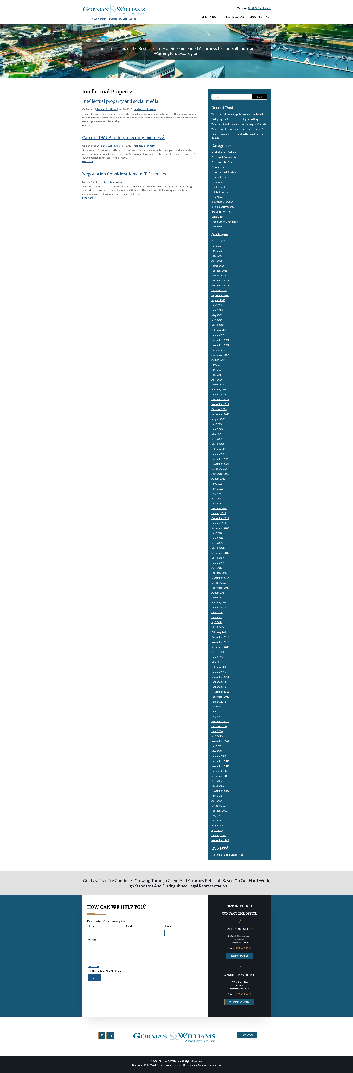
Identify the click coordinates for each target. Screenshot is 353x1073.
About (214, 17)
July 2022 (216, 483)
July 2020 (216, 533)
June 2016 (217, 612)
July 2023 (216, 424)
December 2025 (220, 280)
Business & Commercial (223, 157)
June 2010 (217, 731)
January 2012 (218, 701)
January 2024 (218, 394)
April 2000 (216, 830)
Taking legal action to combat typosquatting (234, 119)
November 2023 (220, 404)
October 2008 (219, 770)
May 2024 (216, 374)
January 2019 (218, 562)
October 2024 (219, 349)
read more (87, 124)
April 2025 (216, 320)
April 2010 (216, 736)
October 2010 (219, 726)
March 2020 (217, 548)
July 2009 (216, 746)
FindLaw (216, 1064)
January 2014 (218, 681)
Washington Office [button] (239, 1001)
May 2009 (216, 751)
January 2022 (218, 513)
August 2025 (218, 300)
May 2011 (216, 716)
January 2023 (218, 453)
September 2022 (220, 473)
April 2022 (216, 498)
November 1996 (220, 840)
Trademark (217, 226)
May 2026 (216, 255)
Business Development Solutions (190, 1064)
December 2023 (220, 399)
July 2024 (216, 364)
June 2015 (217, 656)
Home (203, 17)
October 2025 (219, 290)
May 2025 (216, 315)
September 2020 (220, 528)
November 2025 (220, 285)
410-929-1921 (259, 8)
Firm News (217, 196)
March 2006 (217, 785)
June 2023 (217, 429)
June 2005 (217, 795)
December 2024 (220, 339)
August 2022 (218, 478)
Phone (167, 926)
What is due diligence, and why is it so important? (237, 129)
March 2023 (217, 443)
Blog (253, 17)
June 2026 (217, 250)
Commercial (217, 167)
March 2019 (217, 557)
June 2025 (217, 310)
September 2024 (220, 354)
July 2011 (216, 711)
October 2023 (219, 409)
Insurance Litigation (222, 201)
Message (93, 939)
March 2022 (217, 503)
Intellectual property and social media (120, 101)
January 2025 (218, 334)
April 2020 (216, 543)
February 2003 (219, 810)
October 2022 (219, 468)
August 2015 (218, 652)
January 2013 (218, 686)
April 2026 (216, 260)
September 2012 (220, 696)
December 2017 (220, 577)
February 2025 (219, 330)
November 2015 (220, 642)
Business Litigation (221, 162)
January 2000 (218, 835)
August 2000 (218, 825)
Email (129, 926)
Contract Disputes (221, 176)
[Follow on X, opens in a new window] (101, 1035)
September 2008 (220, 775)
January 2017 (218, 607)
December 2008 (220, 761)
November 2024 (220, 344)
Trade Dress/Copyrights (224, 221)
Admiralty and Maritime (224, 152)
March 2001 (217, 820)
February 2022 (219, 508)
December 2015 (220, 637)
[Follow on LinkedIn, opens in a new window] (110, 1035)
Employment (218, 186)
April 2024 (216, 379)
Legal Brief (217, 216)
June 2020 (217, 538)
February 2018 (219, 572)
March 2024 (217, 384)
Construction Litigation (223, 172)
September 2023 (220, 414)
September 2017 (220, 587)
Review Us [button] (247, 1034)
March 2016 (217, 627)
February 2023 (219, 448)
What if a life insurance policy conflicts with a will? (237, 114)
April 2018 (216, 567)
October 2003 (219, 805)
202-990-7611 (243, 994)
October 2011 (219, 706)
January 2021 (218, 523)
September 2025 (220, 295)
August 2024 (218, 359)
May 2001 (216, 815)
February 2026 (219, 270)
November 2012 (220, 691)
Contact (265, 17)
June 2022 (217, 488)
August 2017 (218, 592)
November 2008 (220, 765)
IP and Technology (221, 211)
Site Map (150, 1064)
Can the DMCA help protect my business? (123, 137)
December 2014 (220, 676)
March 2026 (217, 265)
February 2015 (219, 666)
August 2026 (218, 240)
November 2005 (220, 790)
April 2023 (216, 439)
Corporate (217, 181)
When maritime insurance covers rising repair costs (238, 124)
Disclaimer (93, 966)
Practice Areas (234, 17)
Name (91, 926)
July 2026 (216, 245)
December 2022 (220, 458)
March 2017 (217, 597)
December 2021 (220, 518)
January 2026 (218, 275)
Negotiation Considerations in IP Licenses (124, 174)
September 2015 (220, 647)
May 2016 (216, 617)
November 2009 (220, 741)
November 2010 (220, 721)
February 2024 (219, 389)
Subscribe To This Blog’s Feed (227, 854)
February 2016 (219, 632)
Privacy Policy (163, 1064)
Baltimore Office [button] (239, 955)
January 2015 (218, 671)
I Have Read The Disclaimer (107, 971)
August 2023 (218, 419)
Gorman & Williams (106, 109)
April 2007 (216, 780)
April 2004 (216, 800)
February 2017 (219, 602)
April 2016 (216, 622)
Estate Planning (219, 191)
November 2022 (220, 463)
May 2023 (216, 434)
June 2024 (217, 369)
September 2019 (220, 552)
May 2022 (216, 493)
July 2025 (216, 305)
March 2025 (217, 325)
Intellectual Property (145, 109)
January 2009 (218, 756)
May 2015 (216, 661)
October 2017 (219, 582)
